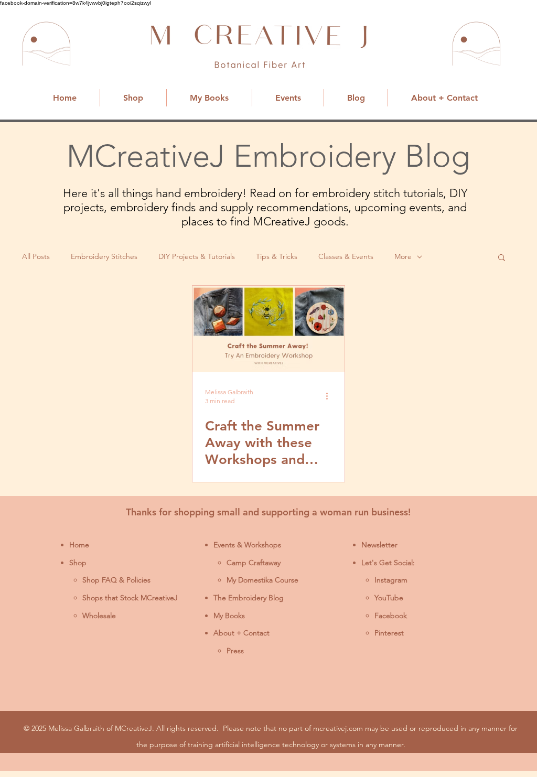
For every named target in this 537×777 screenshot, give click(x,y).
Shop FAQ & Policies (116, 580)
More (403, 256)
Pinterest (389, 633)
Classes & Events (345, 256)
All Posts (36, 256)
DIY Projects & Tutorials (196, 256)
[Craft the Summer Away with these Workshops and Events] (268, 329)
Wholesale (99, 615)
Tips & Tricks (276, 256)
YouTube (388, 597)
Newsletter (379, 544)
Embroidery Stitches (104, 256)
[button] (502, 258)
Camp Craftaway (254, 562)
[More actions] (330, 396)
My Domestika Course (262, 580)
